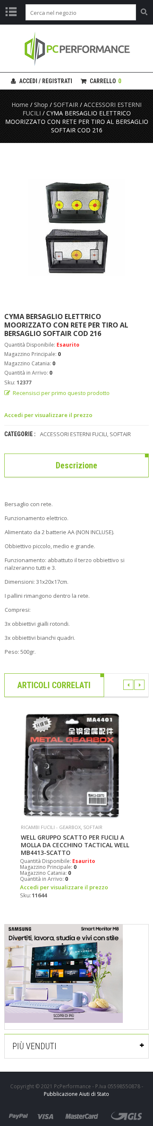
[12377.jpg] (76, 227)
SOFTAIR (66, 105)
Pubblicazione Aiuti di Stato (76, 1094)
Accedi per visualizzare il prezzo (48, 415)
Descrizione (76, 465)
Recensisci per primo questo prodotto (61, 393)
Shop (41, 105)
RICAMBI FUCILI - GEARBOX (51, 827)
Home (19, 105)
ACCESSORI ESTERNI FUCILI (73, 434)
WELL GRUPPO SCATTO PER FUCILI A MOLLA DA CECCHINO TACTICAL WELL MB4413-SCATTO (75, 845)
